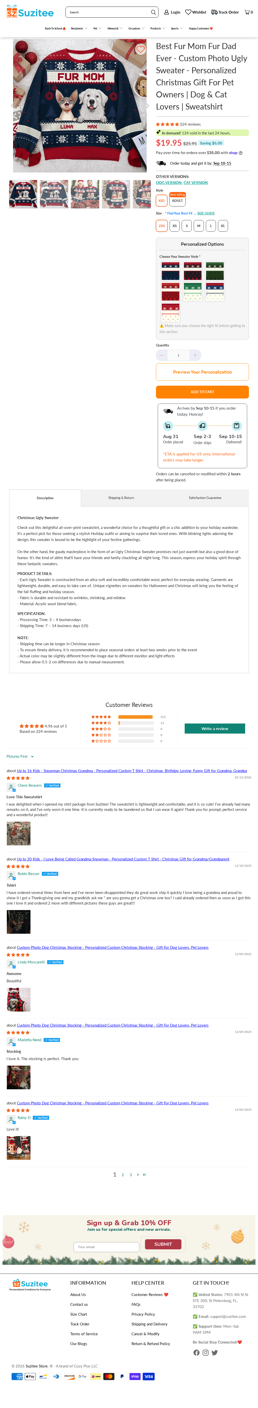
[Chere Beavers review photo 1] (19, 833)
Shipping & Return (121, 498)
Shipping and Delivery (150, 1324)
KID (162, 201)
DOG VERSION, (169, 182)
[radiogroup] (202, 292)
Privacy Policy (143, 1314)
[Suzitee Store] (30, 12)
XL (223, 226)
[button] (79, 28)
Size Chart (78, 1314)
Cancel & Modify (145, 1333)
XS (175, 226)
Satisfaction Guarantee (205, 498)
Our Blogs (78, 1343)
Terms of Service (84, 1333)
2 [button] (123, 1174)
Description (45, 498)
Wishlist (199, 12)
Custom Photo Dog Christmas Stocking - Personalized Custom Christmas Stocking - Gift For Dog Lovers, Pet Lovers (113, 947)
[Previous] (13, 105)
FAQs (136, 1304)
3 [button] (131, 1174)
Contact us (79, 1304)
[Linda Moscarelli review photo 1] (19, 1000)
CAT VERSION (196, 182)
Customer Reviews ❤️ (150, 1294)
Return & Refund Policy (151, 1343)
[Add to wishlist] (140, 49)
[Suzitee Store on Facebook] (196, 1353)
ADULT (177, 201)
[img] (18, 778)
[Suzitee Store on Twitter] (214, 1353)
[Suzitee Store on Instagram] (205, 1353)
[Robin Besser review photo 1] (19, 922)
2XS (162, 226)
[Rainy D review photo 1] (19, 1148)
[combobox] (112, 12)
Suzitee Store (37, 1366)
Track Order (228, 12)
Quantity (162, 345)
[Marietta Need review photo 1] (19, 1077)
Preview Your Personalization (202, 372)
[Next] (147, 105)
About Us (78, 1294)
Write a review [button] (215, 728)
